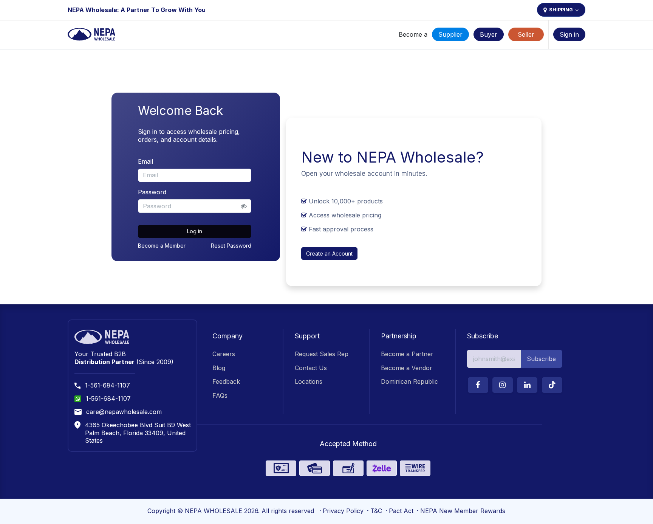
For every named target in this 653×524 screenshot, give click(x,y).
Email (145, 161)
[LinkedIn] (527, 385)
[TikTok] (552, 385)
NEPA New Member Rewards (462, 511)
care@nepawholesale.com (124, 411)
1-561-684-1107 (107, 385)
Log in (194, 231)
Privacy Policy (343, 511)
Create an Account (329, 253)
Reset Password (231, 245)
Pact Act (401, 511)
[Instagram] (502, 385)
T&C (376, 511)
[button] (541, 359)
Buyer (488, 34)
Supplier (450, 34)
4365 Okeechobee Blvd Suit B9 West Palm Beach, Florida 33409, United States (138, 433)
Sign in (569, 34)
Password (152, 192)
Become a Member (162, 245)
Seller (526, 34)
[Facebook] (478, 385)
